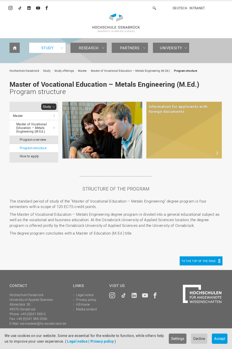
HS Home (83, 304)
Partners (130, 47)
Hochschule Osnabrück (24, 70)
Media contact (86, 309)
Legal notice (77, 341)
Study (47, 47)
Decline (199, 338)
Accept (219, 338)
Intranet (197, 8)
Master (82, 70)
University (171, 47)
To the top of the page (198, 261)
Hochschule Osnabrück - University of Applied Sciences (116, 22)
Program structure (185, 70)
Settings (177, 338)
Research (89, 47)
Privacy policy (102, 341)
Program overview (33, 139)
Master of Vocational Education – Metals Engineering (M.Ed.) (130, 70)
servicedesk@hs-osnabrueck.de (43, 323)
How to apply (29, 156)
